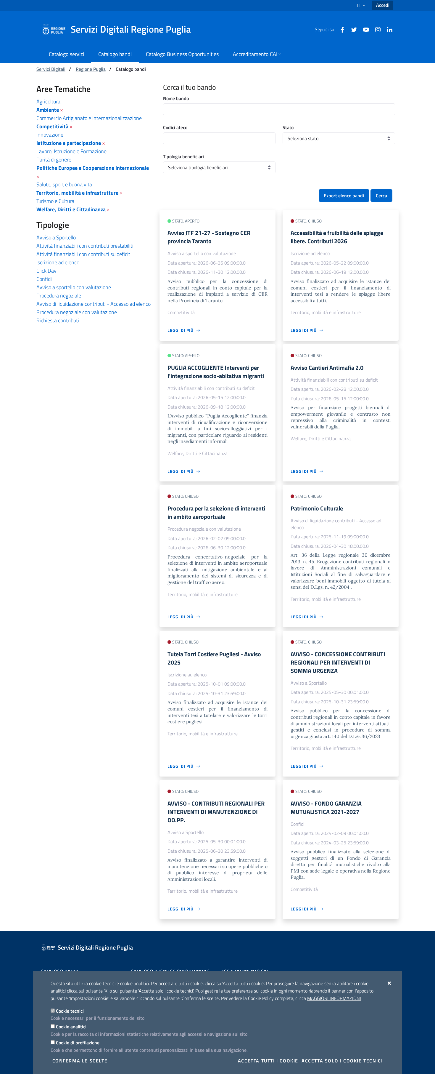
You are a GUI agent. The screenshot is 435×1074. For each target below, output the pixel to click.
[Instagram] (375, 29)
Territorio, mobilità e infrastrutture (77, 193)
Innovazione (49, 135)
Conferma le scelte (80, 1061)
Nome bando (176, 98)
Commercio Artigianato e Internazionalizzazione (89, 118)
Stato (288, 127)
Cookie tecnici (70, 1010)
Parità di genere (53, 160)
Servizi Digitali (50, 69)
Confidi (44, 279)
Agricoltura (48, 101)
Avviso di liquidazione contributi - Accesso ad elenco (93, 304)
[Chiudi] (389, 983)
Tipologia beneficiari (183, 156)
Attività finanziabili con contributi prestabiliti (84, 246)
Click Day (46, 271)
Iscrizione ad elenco (57, 262)
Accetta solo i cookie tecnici (342, 1061)
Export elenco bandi (344, 195)
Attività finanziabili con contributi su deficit (83, 254)
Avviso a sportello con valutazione (73, 287)
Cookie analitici (71, 1026)
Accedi (382, 5)
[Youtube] (364, 29)
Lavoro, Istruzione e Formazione (71, 151)
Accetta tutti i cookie (268, 1061)
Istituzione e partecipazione (68, 143)
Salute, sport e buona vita (64, 184)
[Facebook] (340, 29)
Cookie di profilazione (77, 1042)
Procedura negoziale (58, 296)
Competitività (52, 126)
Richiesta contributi (57, 320)
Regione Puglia (91, 69)
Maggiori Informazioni (334, 998)
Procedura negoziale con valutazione (76, 312)
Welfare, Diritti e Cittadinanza (71, 209)
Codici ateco (175, 127)
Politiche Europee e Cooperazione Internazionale (92, 168)
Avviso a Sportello (56, 237)
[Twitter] (352, 29)
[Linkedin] (387, 29)
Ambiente (47, 110)
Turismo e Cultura (55, 201)
